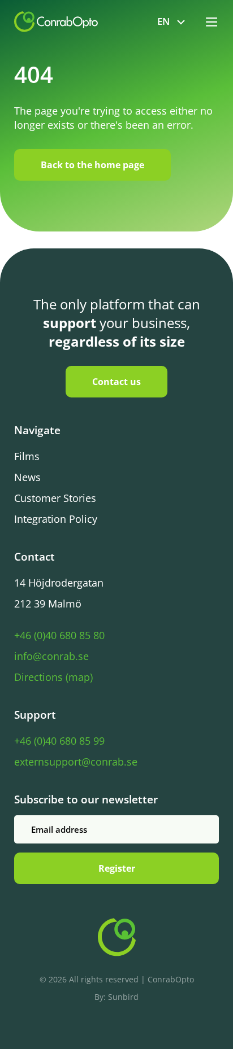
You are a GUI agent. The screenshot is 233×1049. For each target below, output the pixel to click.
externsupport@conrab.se (75, 761)
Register (116, 868)
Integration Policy (55, 519)
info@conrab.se (51, 656)
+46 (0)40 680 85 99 (59, 741)
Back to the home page (92, 165)
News (27, 477)
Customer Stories (55, 498)
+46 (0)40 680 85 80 (59, 635)
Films (27, 456)
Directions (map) (53, 677)
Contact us (116, 381)
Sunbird (123, 996)
